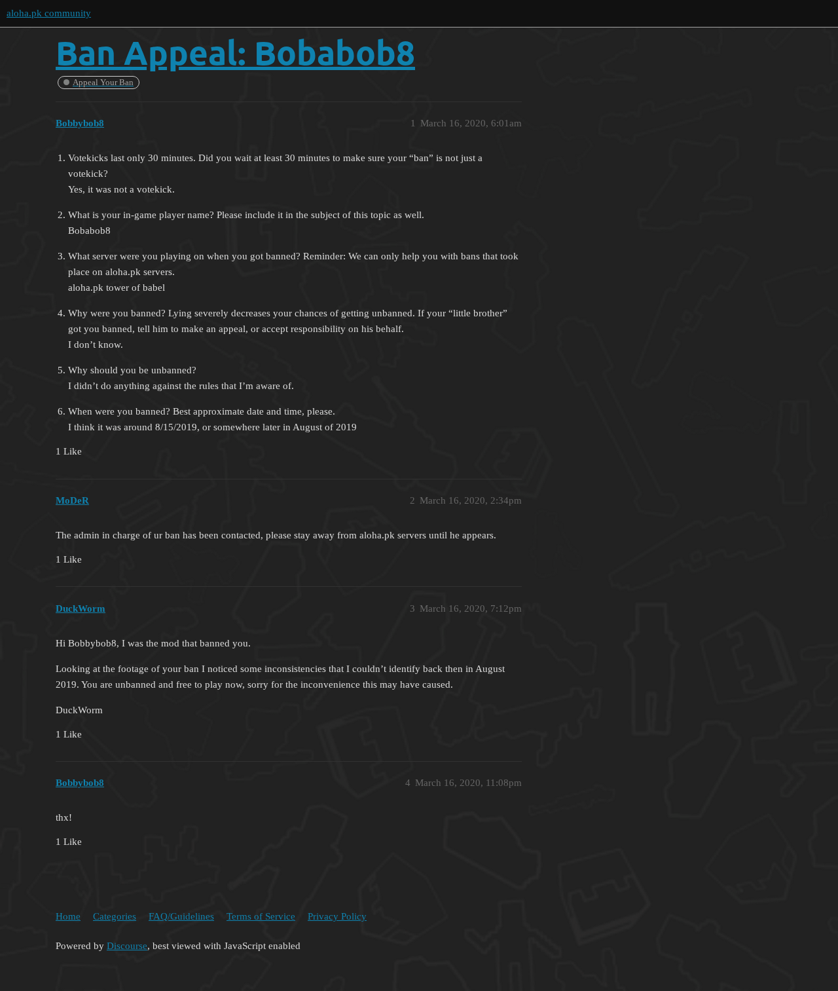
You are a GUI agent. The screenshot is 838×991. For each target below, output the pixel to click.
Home (68, 916)
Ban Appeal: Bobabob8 (235, 52)
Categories (114, 916)
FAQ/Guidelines (181, 916)
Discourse (127, 946)
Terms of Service (261, 916)
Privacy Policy (337, 916)
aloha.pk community (49, 13)
